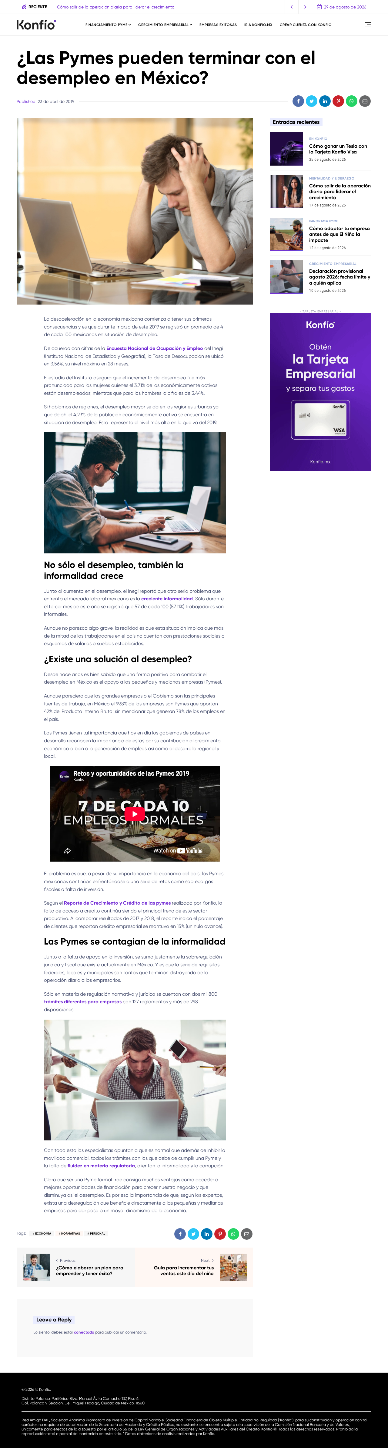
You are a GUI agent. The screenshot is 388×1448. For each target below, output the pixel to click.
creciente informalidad (167, 599)
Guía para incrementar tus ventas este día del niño (184, 1270)
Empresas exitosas (218, 25)
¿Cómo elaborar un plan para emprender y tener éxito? (89, 1270)
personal (97, 1233)
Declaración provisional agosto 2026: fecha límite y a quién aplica (339, 276)
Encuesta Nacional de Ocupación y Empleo (154, 348)
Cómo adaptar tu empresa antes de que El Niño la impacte (115, 7)
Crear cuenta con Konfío (306, 25)
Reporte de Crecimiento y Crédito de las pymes (117, 903)
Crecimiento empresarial (163, 25)
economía (43, 1233)
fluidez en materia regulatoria (101, 1166)
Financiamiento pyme (106, 25)
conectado (84, 1332)
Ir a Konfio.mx (258, 25)
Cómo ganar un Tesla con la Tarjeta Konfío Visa (338, 149)
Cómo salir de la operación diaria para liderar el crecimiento (340, 191)
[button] (292, 7)
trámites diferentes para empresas (83, 1001)
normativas (70, 1233)
